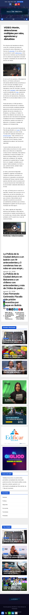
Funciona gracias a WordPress (10, 606)
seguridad (11, 51)
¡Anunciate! (18, 612)
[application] (14, 228)
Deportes (5, 504)
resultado (12, 90)
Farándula (5, 512)
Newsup (22, 606)
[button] (24, 19)
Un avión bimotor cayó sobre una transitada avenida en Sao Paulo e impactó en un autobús (19, 316)
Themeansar (14, 608)
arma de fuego (7, 135)
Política (5, 501)
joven (18, 130)
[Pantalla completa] (24, 233)
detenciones (18, 53)
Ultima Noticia (7, 569)
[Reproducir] (5, 233)
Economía (5, 508)
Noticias (5, 497)
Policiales (6, 338)
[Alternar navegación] (13, 19)
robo (17, 92)
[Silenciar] (21, 233)
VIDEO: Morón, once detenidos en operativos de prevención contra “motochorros (9, 316)
